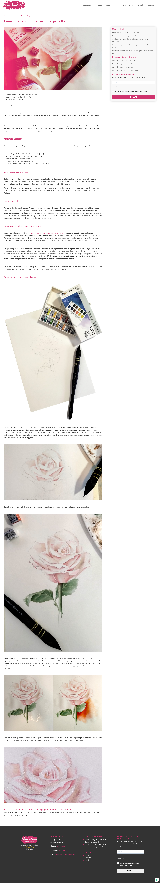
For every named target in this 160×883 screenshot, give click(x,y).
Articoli (126, 5)
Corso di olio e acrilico (92, 842)
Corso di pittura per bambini (95, 847)
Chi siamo (97, 5)
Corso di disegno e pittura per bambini (125, 70)
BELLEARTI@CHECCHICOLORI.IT (65, 854)
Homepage (86, 5)
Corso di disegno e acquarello (95, 840)
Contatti (151, 5)
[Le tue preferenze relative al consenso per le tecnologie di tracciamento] (157, 880)
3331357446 (62, 850)
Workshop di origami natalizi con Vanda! (126, 33)
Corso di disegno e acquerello (122, 64)
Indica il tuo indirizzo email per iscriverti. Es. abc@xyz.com (127, 86)
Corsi (117, 5)
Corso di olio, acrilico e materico (123, 61)
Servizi (109, 5)
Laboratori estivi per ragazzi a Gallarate (126, 36)
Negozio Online (139, 5)
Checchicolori (8, 16)
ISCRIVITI (133, 97)
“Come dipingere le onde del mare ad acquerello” (48, 233)
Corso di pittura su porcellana (122, 67)
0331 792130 (61, 846)
